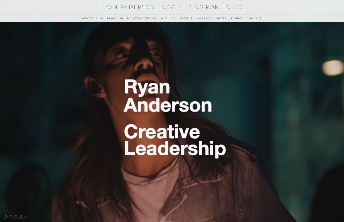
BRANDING (115, 18)
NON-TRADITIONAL (142, 18)
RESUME (237, 18)
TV (173, 18)
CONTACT (254, 18)
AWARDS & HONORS (212, 18)
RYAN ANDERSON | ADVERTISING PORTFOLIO (172, 7)
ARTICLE (186, 18)
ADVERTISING (92, 18)
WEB (164, 18)
